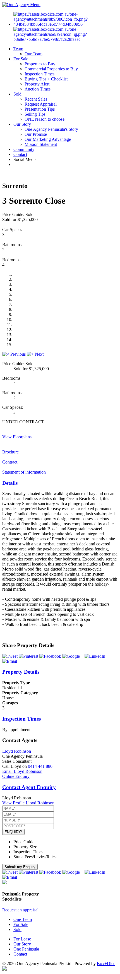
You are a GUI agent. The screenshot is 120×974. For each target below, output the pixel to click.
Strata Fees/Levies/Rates (34, 856)
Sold (17, 94)
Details (10, 483)
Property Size (25, 846)
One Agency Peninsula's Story (51, 129)
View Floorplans (17, 436)
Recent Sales (36, 99)
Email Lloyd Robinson (22, 771)
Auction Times (38, 89)
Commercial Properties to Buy (51, 68)
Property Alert (37, 84)
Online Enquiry (16, 776)
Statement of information (24, 472)
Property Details (20, 672)
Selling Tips (35, 114)
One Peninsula (26, 949)
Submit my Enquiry (19, 867)
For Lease (22, 939)
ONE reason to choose (44, 119)
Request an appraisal (20, 910)
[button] (14, 354)
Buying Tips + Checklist (46, 79)
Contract (9, 462)
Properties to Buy (40, 63)
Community (23, 149)
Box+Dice (106, 963)
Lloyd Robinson (16, 751)
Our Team (33, 53)
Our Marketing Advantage (48, 139)
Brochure (10, 452)
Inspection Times (39, 74)
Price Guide (23, 841)
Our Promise (36, 134)
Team (18, 48)
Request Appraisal (41, 104)
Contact (20, 154)
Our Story (22, 124)
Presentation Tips (40, 109)
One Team (22, 919)
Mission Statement (41, 144)
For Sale (20, 58)
